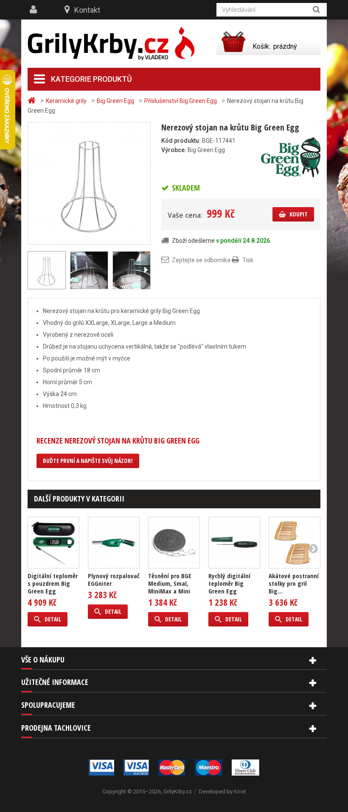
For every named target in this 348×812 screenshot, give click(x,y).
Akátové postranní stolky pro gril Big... (294, 583)
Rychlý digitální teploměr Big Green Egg (229, 583)
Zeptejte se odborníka (201, 260)
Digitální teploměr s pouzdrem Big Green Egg (53, 583)
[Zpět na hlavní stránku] (33, 100)
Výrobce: (173, 150)
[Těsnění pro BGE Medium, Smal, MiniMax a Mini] (174, 542)
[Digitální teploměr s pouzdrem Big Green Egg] (53, 542)
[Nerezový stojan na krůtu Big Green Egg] (89, 183)
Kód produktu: (181, 140)
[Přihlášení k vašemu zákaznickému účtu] (34, 9)
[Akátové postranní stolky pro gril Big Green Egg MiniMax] (294, 542)
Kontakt (87, 10)
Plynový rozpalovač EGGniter (114, 579)
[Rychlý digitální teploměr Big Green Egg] (234, 542)
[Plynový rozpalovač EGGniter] (114, 542)
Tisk (247, 260)
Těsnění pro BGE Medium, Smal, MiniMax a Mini (169, 583)
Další (145, 270)
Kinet (240, 791)
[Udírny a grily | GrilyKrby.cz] (111, 44)
